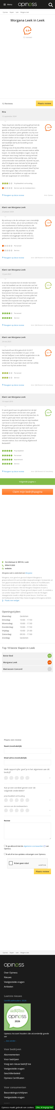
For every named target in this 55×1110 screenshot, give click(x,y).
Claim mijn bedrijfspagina (27, 491)
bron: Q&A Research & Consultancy (42, 258)
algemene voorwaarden (33, 846)
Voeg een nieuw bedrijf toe (17, 1064)
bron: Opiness (48, 195)
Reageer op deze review (13, 195)
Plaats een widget (12, 600)
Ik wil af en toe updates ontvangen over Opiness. (26, 854)
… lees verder (9, 1041)
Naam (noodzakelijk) (13, 746)
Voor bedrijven (11, 1059)
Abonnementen (12, 1054)
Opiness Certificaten (14, 1078)
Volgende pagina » (27, 481)
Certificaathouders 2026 (15, 1000)
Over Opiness (10, 972)
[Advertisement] (27, 68)
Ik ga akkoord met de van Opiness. (26, 847)
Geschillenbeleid (12, 1073)
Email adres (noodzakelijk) (15, 758)
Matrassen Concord (12, 669)
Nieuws (7, 977)
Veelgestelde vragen (14, 982)
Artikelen (8, 986)
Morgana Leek (10, 662)
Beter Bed (8, 655)
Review (7, 820)
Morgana (28, 573)
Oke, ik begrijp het (44, 1107)
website (8, 568)
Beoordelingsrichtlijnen (16, 1092)
